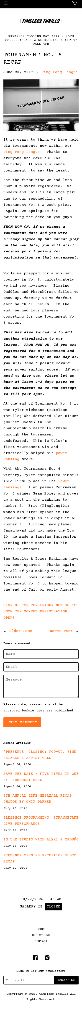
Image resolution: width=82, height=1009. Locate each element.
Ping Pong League (59, 72)
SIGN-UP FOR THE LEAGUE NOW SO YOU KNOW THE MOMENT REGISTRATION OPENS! (41, 611)
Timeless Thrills (53, 994)
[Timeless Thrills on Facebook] (35, 959)
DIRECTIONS (41, 935)
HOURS (41, 929)
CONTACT (41, 941)
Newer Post (61, 631)
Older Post (20, 631)
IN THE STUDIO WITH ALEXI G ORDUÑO (41, 840)
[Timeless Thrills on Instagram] (47, 959)
